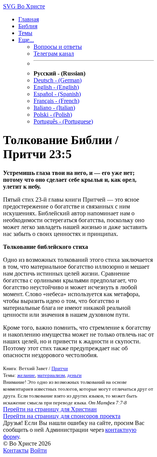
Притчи (59, 368)
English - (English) (56, 87)
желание (26, 375)
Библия (27, 26)
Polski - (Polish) (53, 114)
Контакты (16, 450)
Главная (28, 19)
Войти (38, 450)
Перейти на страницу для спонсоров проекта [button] (61, 416)
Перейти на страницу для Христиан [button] (50, 409)
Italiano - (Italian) (54, 107)
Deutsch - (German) (58, 80)
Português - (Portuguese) (63, 121)
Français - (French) (56, 101)
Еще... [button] (26, 40)
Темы (25, 33)
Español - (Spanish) (57, 94)
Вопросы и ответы (58, 46)
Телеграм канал (54, 53)
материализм (51, 375)
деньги (74, 375)
